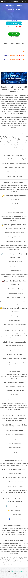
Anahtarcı (21, 571)
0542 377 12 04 (14, 59)
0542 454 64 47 (14, 51)
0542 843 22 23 (14, 55)
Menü (25, 1)
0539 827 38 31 (14, 64)
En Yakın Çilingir (15, 571)
